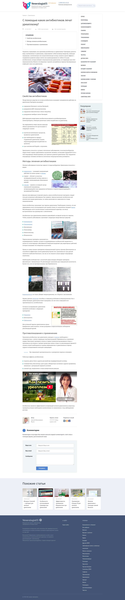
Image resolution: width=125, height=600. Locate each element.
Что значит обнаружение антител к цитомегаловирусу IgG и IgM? (92, 138)
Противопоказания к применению (37, 44)
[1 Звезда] (50, 419)
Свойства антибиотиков (34, 38)
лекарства (35, 299)
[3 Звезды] (52, 419)
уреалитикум (27, 171)
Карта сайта (65, 525)
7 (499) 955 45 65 (64, 3)
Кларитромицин (27, 294)
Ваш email (29, 451)
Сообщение (29, 456)
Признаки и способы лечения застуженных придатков (91, 129)
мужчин (57, 337)
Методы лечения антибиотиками (37, 41)
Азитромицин (28, 222)
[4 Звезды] (53, 419)
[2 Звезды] (51, 419)
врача (73, 207)
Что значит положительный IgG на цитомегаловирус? (92, 111)
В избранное (53, 3)
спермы (43, 173)
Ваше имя (28, 445)
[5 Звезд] (54, 419)
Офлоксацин (27, 320)
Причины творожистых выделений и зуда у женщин (91, 120)
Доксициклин (28, 224)
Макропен (27, 315)
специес (26, 185)
